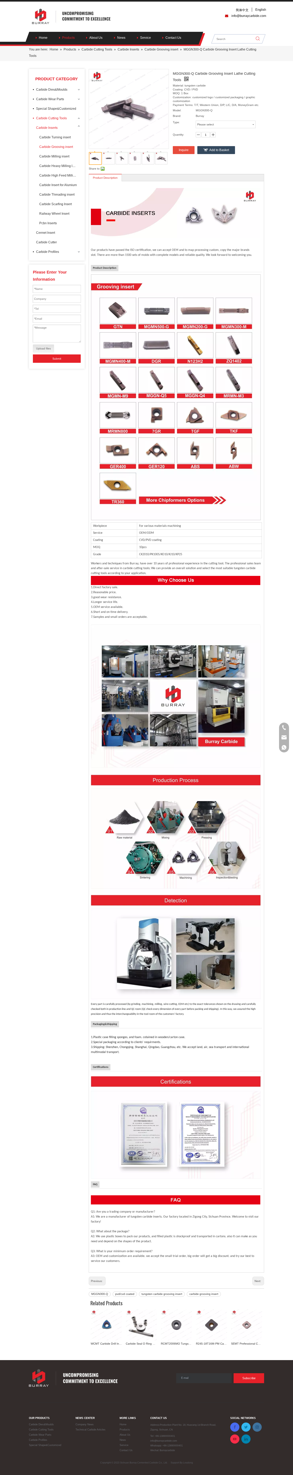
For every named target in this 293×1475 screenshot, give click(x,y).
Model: (177, 110)
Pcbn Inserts (48, 223)
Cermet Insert (45, 232)
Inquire (184, 150)
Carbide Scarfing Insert (55, 204)
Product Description (105, 177)
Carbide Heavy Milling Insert (59, 166)
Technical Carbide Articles (90, 1429)
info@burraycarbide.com (163, 1440)
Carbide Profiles (47, 251)
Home (43, 37)
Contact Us (173, 37)
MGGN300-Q (99, 1293)
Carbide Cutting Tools (51, 118)
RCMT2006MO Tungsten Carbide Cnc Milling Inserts (176, 1343)
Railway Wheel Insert (54, 213)
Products (68, 37)
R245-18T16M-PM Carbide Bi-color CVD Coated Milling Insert (211, 1343)
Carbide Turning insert (55, 137)
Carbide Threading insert (57, 194)
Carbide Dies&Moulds (51, 89)
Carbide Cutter (46, 242)
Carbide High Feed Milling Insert (60, 175)
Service (145, 37)
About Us (95, 37)
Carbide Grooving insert (56, 146)
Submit (56, 358)
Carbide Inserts (47, 127)
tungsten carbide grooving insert (162, 1293)
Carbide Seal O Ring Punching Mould (141, 1343)
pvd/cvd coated (124, 1293)
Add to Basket (219, 150)
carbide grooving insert (203, 1293)
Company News (85, 1424)
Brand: (177, 115)
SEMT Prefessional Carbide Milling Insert (246, 1343)
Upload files (43, 348)
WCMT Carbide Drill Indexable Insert (106, 1343)
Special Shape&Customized (56, 108)
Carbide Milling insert (54, 156)
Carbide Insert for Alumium (58, 185)
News (121, 37)
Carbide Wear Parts (50, 99)
